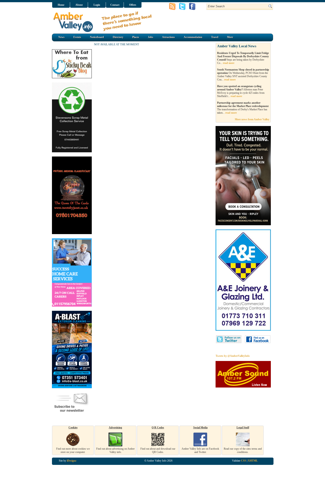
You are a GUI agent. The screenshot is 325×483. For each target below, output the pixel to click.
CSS (243, 460)
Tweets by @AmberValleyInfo (233, 355)
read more (228, 63)
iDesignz (71, 460)
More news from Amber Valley (252, 119)
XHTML (253, 460)
